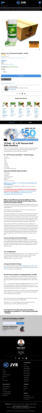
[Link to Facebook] (17, 93)
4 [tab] (21, 49)
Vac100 (7, 283)
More (30, 122)
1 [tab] (18, 49)
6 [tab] (23, 49)
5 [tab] (22, 49)
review (4, 116)
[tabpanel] (21, 30)
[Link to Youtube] (22, 93)
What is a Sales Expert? (21, 351)
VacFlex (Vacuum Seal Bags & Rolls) (20, 57)
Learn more (4, 331)
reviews (12, 115)
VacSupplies (13, 57)
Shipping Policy (3, 64)
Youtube (11, 302)
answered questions (36, 116)
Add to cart (21, 75)
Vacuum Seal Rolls (8, 57)
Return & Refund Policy (10, 64)
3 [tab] (20, 49)
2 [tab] (19, 49)
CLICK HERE (13, 191)
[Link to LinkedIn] (25, 93)
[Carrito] (2, 3)
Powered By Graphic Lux (31, 410)
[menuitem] (10, 369)
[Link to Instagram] (19, 93)
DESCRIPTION (12, 122)
